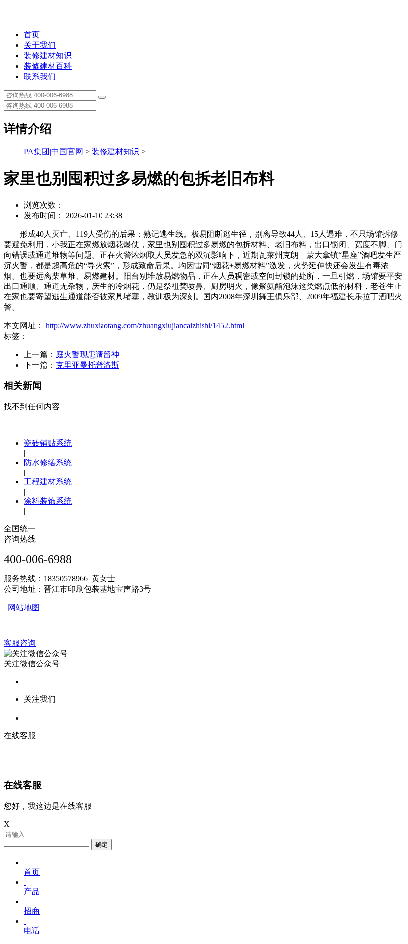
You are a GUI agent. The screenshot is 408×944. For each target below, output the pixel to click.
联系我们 (40, 76)
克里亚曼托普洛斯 (87, 365)
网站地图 (24, 607)
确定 (101, 844)
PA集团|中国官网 (53, 151)
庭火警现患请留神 (87, 354)
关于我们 (40, 45)
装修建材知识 (48, 55)
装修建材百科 (48, 66)
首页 (32, 34)
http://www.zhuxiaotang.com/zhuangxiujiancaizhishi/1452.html (145, 325)
